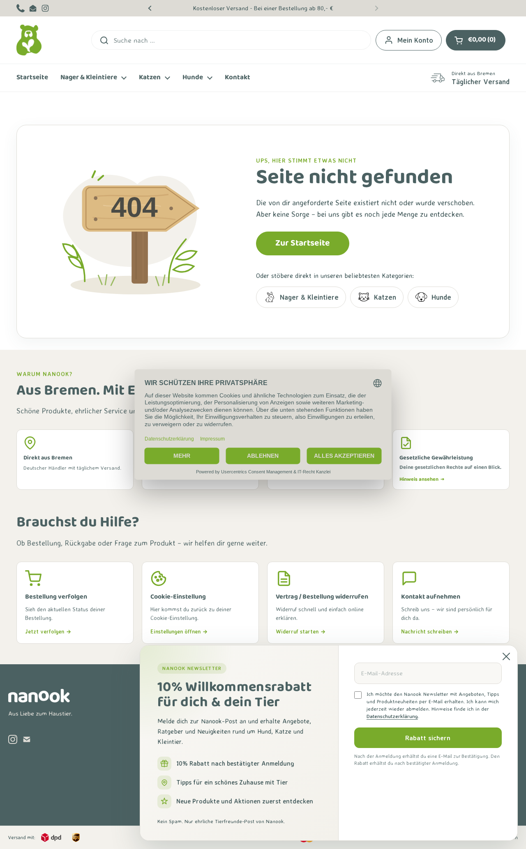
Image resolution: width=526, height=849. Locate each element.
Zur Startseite (302, 243)
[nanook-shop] (29, 40)
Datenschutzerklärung (392, 716)
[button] (475, 40)
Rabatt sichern (427, 738)
